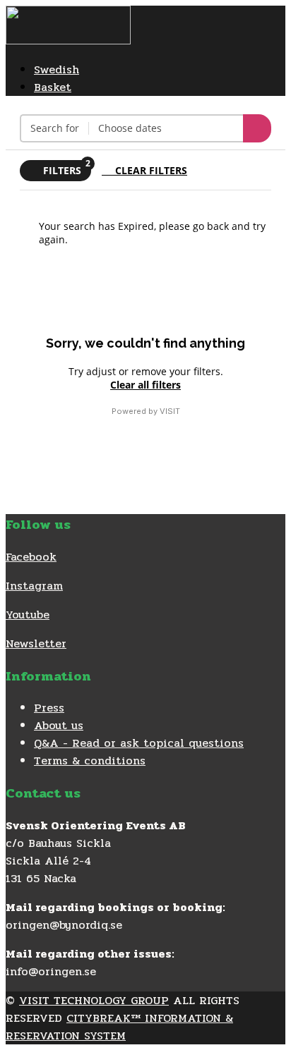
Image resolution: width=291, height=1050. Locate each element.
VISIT (170, 411)
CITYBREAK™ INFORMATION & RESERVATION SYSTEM (119, 1026)
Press (49, 707)
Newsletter (36, 643)
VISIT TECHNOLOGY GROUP (94, 1000)
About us (58, 725)
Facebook (31, 557)
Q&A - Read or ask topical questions (139, 743)
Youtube (27, 614)
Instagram (34, 585)
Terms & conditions (90, 760)
